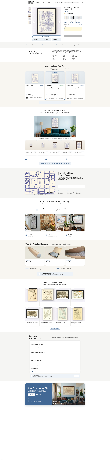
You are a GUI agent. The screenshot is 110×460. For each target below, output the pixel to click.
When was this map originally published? (37, 344)
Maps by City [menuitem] (50, 2)
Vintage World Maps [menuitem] (57, 2)
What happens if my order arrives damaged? (37, 365)
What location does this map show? (36, 341)
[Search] (78, 2)
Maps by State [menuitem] (45, 2)
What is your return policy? (35, 368)
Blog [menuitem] (62, 2)
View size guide (80, 24)
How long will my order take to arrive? (36, 360)
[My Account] (80, 2)
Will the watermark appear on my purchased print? (38, 352)
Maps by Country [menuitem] (38, 2)
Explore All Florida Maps (55, 328)
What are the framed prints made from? (36, 357)
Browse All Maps (38, 394)
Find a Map (32, 394)
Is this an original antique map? (35, 349)
